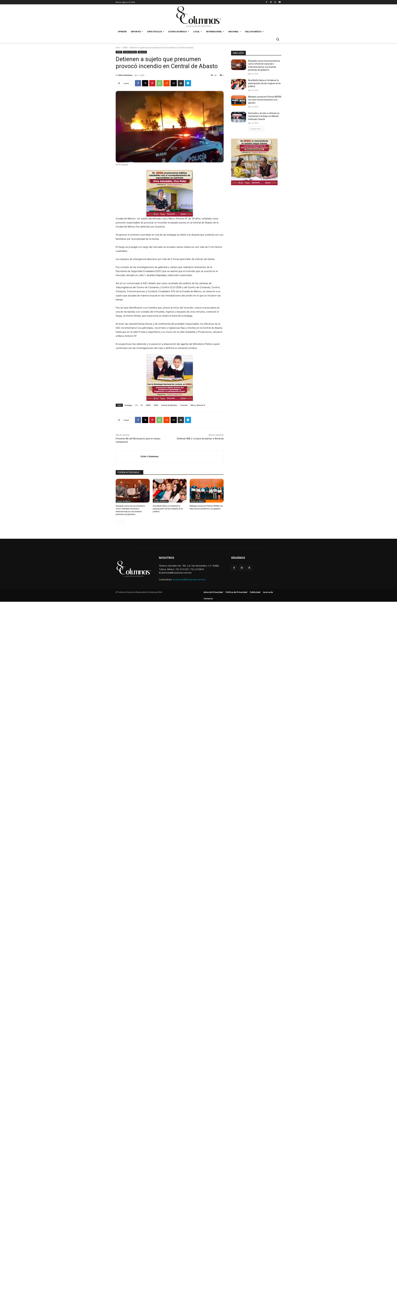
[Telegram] (188, 83)
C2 (136, 405)
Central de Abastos (169, 405)
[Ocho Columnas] (128, 456)
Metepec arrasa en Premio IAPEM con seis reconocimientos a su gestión (264, 99)
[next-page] (123, 522)
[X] (275, 2)
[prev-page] (118, 522)
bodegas (128, 405)
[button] (277, 39)
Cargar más (255, 128)
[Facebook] (266, 2)
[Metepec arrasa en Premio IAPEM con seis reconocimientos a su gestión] (207, 491)
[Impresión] (181, 83)
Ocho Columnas (125, 75)
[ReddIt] (166, 83)
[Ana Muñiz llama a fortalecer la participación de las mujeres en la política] (170, 491)
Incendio (184, 405)
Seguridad (142, 52)
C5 (142, 405)
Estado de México (130, 52)
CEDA (156, 405)
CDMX (125, 47)
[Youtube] (279, 2)
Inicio (118, 47)
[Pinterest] (152, 83)
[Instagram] (271, 2)
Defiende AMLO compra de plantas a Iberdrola (200, 438)
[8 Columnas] (198, 17)
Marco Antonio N (198, 405)
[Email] (174, 83)
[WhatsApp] (159, 83)
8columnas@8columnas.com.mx (189, 579)
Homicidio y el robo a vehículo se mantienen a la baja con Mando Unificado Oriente (263, 116)
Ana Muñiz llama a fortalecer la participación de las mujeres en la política (168, 509)
